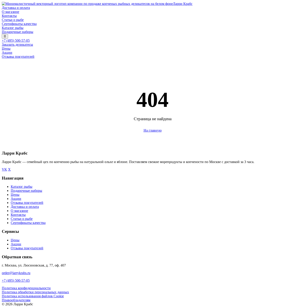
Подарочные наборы (17, 32)
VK (4, 169)
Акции (7, 52)
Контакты (9, 16)
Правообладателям (16, 300)
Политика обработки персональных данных (35, 292)
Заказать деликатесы (17, 44)
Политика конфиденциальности (26, 288)
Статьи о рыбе (13, 20)
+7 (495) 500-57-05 (16, 40)
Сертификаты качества (19, 24)
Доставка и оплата (16, 8)
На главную (153, 130)
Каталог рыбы (12, 28)
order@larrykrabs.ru (16, 273)
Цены (6, 48)
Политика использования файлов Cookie (33, 296)
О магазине (10, 12)
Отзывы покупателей (18, 56)
